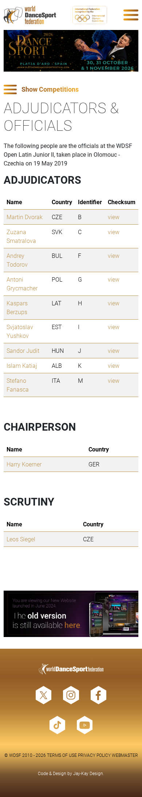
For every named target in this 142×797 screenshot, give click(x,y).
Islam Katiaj (22, 365)
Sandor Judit (23, 350)
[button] (71, 89)
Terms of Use (62, 755)
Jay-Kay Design (88, 773)
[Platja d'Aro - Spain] (71, 51)
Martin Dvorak (25, 217)
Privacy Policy (94, 755)
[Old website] (71, 614)
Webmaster (125, 755)
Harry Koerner (24, 464)
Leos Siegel (21, 539)
